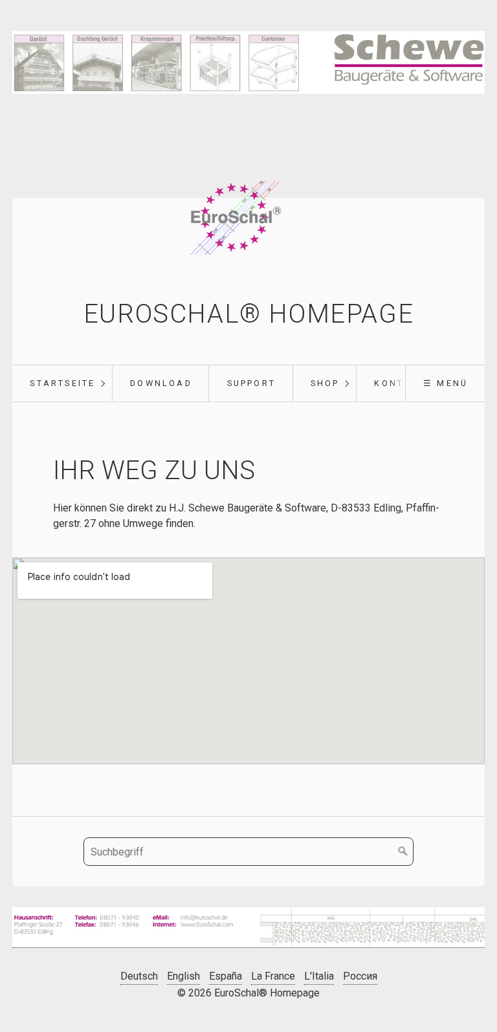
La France (273, 976)
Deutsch (139, 976)
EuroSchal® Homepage (248, 314)
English (183, 976)
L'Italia (319, 976)
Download (161, 383)
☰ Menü (445, 383)
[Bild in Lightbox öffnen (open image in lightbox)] (248, 927)
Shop (325, 383)
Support (251, 383)
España (225, 976)
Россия (360, 976)
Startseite (62, 383)
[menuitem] (62, 383)
